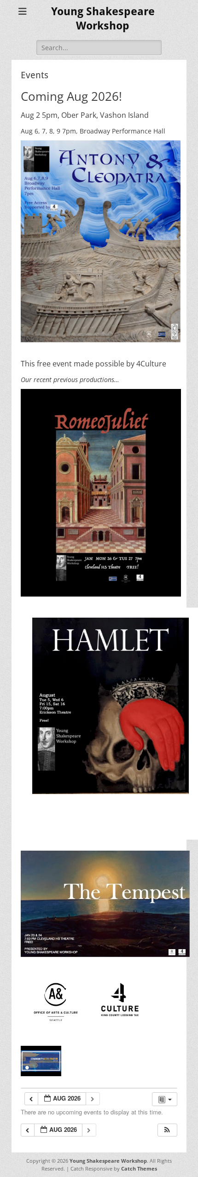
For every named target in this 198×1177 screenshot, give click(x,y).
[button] (167, 1130)
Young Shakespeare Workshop (108, 1160)
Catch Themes (139, 1168)
